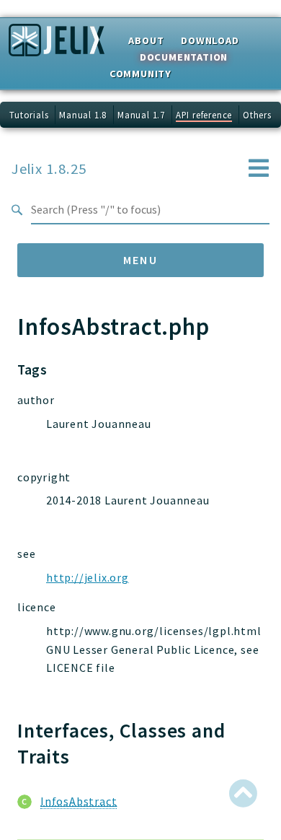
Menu (141, 260)
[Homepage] (56, 44)
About (146, 40)
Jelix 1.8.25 (49, 168)
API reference (204, 115)
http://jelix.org (87, 577)
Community (140, 73)
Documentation (184, 57)
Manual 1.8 (83, 115)
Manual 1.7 (141, 115)
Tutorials (28, 115)
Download (209, 40)
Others (257, 115)
